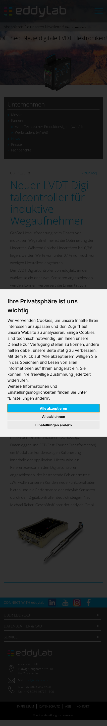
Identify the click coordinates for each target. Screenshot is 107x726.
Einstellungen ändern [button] (53, 425)
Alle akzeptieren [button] (53, 408)
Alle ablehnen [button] (53, 416)
